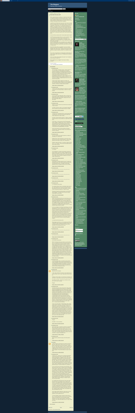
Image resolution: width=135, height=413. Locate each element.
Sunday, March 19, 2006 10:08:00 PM (58, 101)
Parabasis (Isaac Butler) (79, 207)
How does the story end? (55, 14)
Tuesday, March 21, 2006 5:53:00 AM (58, 340)
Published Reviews (79, 26)
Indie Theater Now (78, 144)
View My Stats (77, 238)
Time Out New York (79, 181)
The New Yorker (78, 176)
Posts (77, 229)
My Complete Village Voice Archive (80, 128)
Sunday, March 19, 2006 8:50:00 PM (57, 85)
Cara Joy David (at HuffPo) (80, 193)
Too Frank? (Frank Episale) (80, 220)
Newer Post (50, 407)
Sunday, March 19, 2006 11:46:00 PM (58, 146)
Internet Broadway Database (80, 145)
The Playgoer (54, 4)
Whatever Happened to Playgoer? (80, 108)
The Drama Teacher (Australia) (80, 213)
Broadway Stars (78, 139)
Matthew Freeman (78, 204)
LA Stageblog (78, 148)
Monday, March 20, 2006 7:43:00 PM (57, 284)
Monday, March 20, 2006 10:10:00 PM (58, 323)
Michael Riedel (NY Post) (80, 154)
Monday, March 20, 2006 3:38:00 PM (57, 267)
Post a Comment (52, 404)
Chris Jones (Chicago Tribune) (80, 194)
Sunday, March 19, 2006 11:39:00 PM (58, 132)
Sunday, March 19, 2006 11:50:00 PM (58, 158)
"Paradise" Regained (79, 101)
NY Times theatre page (79, 159)
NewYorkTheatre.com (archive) (80, 166)
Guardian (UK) (78, 143)
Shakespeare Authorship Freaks (81, 27)
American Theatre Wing (79, 135)
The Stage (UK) (78, 177)
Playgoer (53, 269)
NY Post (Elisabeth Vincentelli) (80, 157)
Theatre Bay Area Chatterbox (80, 219)
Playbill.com (78, 168)
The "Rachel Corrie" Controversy (58, 64)
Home (61, 407)
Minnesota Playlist (79, 155)
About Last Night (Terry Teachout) (81, 188)
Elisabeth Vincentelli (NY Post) (80, 197)
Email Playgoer (77, 19)
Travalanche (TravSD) (79, 221)
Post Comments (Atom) (56, 409)
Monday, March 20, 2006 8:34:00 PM (57, 316)
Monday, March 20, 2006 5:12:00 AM (57, 181)
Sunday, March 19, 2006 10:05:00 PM (58, 92)
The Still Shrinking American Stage (80, 59)
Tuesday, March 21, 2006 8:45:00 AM (58, 352)
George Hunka (78, 198)
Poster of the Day (78, 29)
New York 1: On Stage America (80, 162)
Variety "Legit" (78, 182)
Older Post (71, 407)
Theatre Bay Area (78, 178)
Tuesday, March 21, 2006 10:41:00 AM (58, 402)
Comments (78, 231)
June (53, 342)
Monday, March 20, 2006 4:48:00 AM (57, 176)
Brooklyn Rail (78, 140)
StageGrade (78, 173)
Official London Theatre (79, 167)
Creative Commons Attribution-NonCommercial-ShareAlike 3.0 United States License (80, 244)
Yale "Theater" (78, 185)
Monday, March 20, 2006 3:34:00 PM (57, 257)
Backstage (77, 136)
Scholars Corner (78, 32)
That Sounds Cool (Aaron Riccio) (81, 210)
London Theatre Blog (79, 203)
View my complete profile (80, 16)
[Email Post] (56, 63)
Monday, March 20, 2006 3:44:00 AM (57, 171)
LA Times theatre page (79, 149)
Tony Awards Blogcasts (79, 33)
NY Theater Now (78, 158)
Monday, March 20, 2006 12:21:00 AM (58, 166)
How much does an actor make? (80, 95)
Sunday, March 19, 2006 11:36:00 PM (58, 110)
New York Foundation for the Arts (81, 163)
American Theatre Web (79, 132)
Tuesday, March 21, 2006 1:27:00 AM (58, 334)
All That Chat (78, 131)
